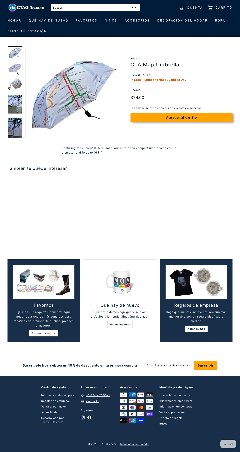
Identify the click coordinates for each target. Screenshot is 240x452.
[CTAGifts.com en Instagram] (83, 417)
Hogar (14, 20)
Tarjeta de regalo (171, 417)
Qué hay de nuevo (48, 20)
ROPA (220, 20)
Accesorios (137, 20)
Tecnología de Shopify (134, 443)
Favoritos (86, 20)
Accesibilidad (50, 412)
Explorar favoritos (44, 333)
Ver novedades (120, 324)
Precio (135, 90)
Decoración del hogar (182, 20)
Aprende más (196, 328)
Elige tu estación (27, 31)
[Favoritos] (43, 282)
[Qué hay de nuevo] (120, 282)
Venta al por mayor (54, 406)
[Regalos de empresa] (196, 282)
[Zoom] (72, 92)
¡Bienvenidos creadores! (175, 400)
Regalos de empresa (55, 400)
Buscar (164, 423)
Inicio (133, 58)
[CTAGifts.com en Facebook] (89, 417)
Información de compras (57, 395)
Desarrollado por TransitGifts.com (52, 420)
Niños (111, 20)
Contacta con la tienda (174, 395)
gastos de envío (146, 108)
